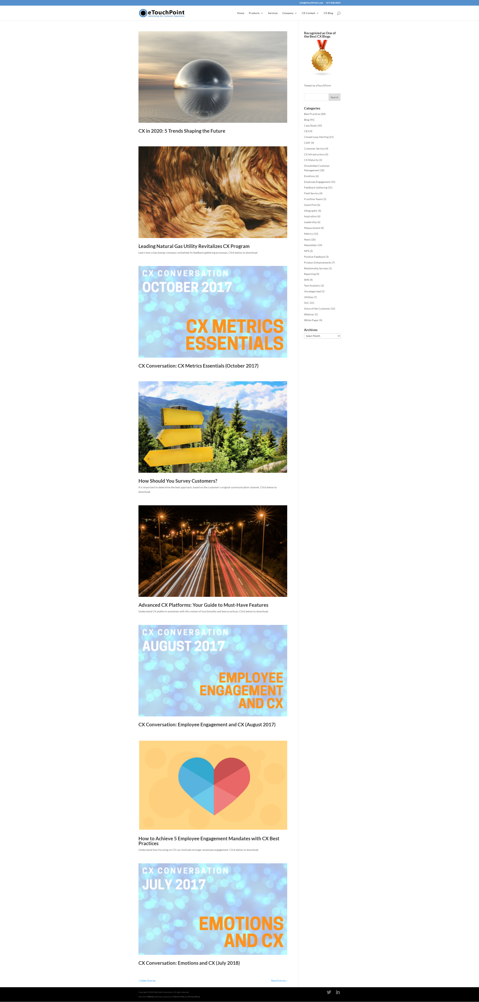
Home (240, 13)
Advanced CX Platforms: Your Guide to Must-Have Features (203, 605)
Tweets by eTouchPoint (317, 85)
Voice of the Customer (317, 308)
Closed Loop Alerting (316, 136)
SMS (306, 279)
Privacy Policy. (194, 996)
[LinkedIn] (337, 992)
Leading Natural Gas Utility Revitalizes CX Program (194, 246)
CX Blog (328, 13)
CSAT (307, 142)
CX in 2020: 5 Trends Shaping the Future (181, 131)
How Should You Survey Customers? (177, 481)
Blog (306, 119)
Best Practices (312, 113)
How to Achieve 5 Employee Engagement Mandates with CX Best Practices (208, 840)
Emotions (309, 176)
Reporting (310, 273)
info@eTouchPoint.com (311, 3)
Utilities (308, 297)
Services (273, 13)
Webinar (309, 314)
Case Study (310, 125)
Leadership (310, 222)
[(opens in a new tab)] (212, 192)
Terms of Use (179, 996)
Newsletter (310, 245)
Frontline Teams (313, 199)
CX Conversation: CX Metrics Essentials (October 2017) (198, 366)
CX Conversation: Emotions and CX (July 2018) (189, 963)
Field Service (311, 193)
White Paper (311, 320)
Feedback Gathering (315, 187)
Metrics (308, 233)
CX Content (308, 13)
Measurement (312, 227)
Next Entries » (279, 980)
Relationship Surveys (316, 268)
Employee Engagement (317, 181)
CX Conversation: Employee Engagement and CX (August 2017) (207, 724)
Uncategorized (312, 291)
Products (254, 13)
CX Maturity (311, 160)
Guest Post (310, 204)
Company (287, 13)
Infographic (311, 210)
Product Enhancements (317, 262)
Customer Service (314, 148)
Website (150, 996)
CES (306, 131)
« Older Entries (147, 980)
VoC (306, 302)
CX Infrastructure (314, 154)
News (307, 239)
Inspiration (310, 216)
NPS (306, 250)
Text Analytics (312, 285)
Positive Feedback (314, 256)
